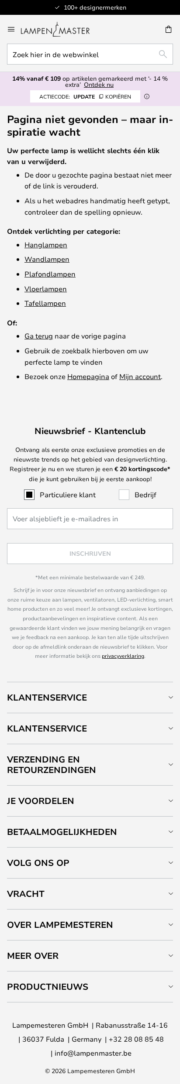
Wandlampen (46, 258)
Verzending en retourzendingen (51, 764)
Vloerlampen (45, 288)
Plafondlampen (50, 273)
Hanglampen (45, 244)
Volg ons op (38, 863)
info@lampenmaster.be (93, 1052)
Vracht (26, 893)
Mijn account (140, 376)
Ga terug (38, 335)
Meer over (33, 955)
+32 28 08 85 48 (136, 1038)
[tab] (90, 697)
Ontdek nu (99, 84)
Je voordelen (40, 801)
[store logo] (60, 29)
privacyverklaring (123, 655)
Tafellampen (45, 303)
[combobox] (90, 54)
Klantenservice (47, 697)
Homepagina (88, 376)
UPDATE (85, 96)
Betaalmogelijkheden (62, 832)
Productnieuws (47, 986)
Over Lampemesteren (60, 924)
